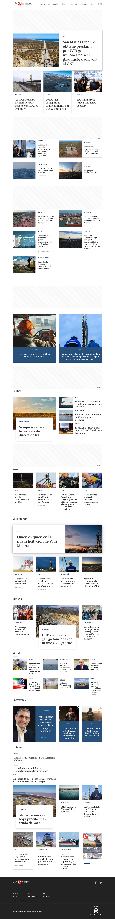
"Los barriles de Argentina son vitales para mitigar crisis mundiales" (69, 733)
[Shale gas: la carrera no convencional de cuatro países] (24, 264)
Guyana (92, 678)
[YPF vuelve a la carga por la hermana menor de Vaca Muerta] (23, 839)
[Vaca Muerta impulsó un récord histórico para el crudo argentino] (70, 149)
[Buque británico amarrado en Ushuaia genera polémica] (66, 415)
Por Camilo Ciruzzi (46, 737)
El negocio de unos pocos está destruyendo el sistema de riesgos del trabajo (34, 780)
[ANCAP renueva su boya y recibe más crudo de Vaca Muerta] (34, 801)
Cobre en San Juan (51, 94)
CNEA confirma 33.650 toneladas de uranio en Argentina (57, 639)
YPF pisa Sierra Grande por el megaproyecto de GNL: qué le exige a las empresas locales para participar (69, 502)
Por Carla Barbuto (42, 589)
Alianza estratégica (66, 574)
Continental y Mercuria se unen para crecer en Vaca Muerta (69, 582)
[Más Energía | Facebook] (98, 4)
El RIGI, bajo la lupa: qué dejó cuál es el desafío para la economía (88, 430)
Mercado (40, 574)
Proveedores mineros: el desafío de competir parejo (21, 630)
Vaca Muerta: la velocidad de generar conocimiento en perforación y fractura (45, 240)
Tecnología (80, 94)
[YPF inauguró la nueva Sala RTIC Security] (88, 81)
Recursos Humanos (88, 622)
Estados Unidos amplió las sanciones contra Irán (96, 666)
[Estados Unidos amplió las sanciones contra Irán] (81, 664)
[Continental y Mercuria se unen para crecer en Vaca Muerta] (69, 564)
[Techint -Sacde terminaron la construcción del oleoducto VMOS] (92, 564)
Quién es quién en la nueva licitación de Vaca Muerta (37, 541)
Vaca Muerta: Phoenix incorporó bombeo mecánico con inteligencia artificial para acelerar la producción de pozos (81, 356)
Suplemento (87, 862)
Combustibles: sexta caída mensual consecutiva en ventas (91, 500)
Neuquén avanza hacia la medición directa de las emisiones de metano (32, 435)
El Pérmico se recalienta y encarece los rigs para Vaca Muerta (45, 582)
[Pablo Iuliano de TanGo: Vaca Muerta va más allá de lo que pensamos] (24, 724)
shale (18, 531)
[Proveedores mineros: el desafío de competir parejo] (23, 612)
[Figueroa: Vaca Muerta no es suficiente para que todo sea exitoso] (66, 402)
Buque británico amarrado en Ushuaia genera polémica (88, 417)
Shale (15, 849)
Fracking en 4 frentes (43, 258)
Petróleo (43, 4)
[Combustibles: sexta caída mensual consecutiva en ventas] (92, 480)
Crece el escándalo (80, 410)
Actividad (92, 724)
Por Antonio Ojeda (42, 505)
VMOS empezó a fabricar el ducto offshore (68, 809)
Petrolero (92, 659)
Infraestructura (65, 802)
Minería (55, 4)
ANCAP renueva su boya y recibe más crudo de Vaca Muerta (33, 821)
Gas (49, 4)
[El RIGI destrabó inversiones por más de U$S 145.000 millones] (27, 81)
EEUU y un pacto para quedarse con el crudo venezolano (45, 171)
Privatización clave (43, 849)
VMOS (85, 574)
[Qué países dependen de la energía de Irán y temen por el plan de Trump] (20, 683)
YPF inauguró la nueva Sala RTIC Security (86, 102)
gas (64, 36)
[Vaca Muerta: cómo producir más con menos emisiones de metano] (24, 218)
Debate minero (18, 622)
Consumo (86, 490)
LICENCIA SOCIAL (88, 231)
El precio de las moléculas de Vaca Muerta (21, 581)
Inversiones (87, 802)
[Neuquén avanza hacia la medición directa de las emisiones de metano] (34, 413)
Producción (87, 166)
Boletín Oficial (88, 212)
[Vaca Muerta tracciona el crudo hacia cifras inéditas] (23, 480)
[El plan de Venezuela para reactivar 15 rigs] (50, 683)
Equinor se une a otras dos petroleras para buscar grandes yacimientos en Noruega (34, 668)
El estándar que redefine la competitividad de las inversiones (31, 769)
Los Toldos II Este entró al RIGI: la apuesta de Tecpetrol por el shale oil (92, 812)
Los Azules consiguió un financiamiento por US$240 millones (57, 104)
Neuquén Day (41, 231)
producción (87, 142)
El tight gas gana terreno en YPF (90, 171)
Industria (40, 490)
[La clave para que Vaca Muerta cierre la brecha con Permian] (46, 480)
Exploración (31, 659)
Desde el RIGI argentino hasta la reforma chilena (34, 759)
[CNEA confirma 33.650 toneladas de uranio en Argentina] (57, 621)
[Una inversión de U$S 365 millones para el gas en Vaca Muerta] (70, 218)
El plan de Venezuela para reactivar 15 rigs (65, 685)
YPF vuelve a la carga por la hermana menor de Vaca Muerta (21, 858)
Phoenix (81, 349)
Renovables (83, 4)
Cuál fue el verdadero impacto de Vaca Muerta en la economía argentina (44, 150)
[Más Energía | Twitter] (101, 4)
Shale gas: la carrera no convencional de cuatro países (45, 265)
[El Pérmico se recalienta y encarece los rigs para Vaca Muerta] (46, 564)
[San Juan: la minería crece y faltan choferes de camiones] (34, 330)
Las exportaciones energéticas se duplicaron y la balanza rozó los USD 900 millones (68, 861)
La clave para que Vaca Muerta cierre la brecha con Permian (46, 498)
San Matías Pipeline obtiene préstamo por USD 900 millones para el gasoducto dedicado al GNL (80, 53)
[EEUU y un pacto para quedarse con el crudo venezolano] (24, 170)
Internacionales (73, 4)
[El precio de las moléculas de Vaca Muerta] (23, 564)
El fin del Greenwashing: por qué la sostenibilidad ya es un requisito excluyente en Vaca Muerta (92, 242)
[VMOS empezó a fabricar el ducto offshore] (69, 792)
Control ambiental (24, 421)
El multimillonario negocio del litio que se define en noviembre (45, 859)
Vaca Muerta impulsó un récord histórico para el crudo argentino (92, 150)
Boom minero (34, 349)
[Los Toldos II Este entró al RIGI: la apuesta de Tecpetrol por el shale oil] (92, 792)
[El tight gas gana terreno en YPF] (70, 170)
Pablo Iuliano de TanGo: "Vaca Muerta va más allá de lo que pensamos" (45, 723)
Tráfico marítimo (64, 659)
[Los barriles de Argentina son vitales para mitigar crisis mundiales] (69, 713)
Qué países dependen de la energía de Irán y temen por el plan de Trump (34, 686)
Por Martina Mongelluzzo (43, 251)
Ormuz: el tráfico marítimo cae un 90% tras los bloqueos (65, 667)
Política (62, 4)
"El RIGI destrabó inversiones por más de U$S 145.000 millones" (26, 104)
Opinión (16, 753)
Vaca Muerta (41, 212)
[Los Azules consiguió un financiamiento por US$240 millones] (57, 81)
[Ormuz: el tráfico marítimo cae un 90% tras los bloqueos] (50, 664)
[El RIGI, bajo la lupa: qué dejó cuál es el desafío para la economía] (66, 428)
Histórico (16, 490)
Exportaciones (18, 574)
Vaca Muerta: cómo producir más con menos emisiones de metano (46, 219)
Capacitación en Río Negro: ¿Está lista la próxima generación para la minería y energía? (91, 633)
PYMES (62, 490)
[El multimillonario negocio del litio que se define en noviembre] (46, 839)
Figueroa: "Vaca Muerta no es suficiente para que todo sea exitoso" (88, 404)
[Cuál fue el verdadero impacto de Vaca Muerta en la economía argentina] (24, 149)
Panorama (18, 94)
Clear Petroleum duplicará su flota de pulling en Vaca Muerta (92, 732)
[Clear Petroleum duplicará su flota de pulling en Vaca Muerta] (92, 713)
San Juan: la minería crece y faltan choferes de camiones (34, 355)
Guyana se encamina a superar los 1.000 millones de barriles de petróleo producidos (95, 688)
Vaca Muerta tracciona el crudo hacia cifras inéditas (22, 498)
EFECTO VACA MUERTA (66, 849)
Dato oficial (45, 629)
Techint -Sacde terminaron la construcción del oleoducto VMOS (92, 582)
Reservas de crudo (42, 164)
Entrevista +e (69, 724)
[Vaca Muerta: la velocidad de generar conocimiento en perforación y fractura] (24, 239)
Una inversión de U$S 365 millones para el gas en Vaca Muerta (92, 219)
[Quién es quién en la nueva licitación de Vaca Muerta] (83, 539)
